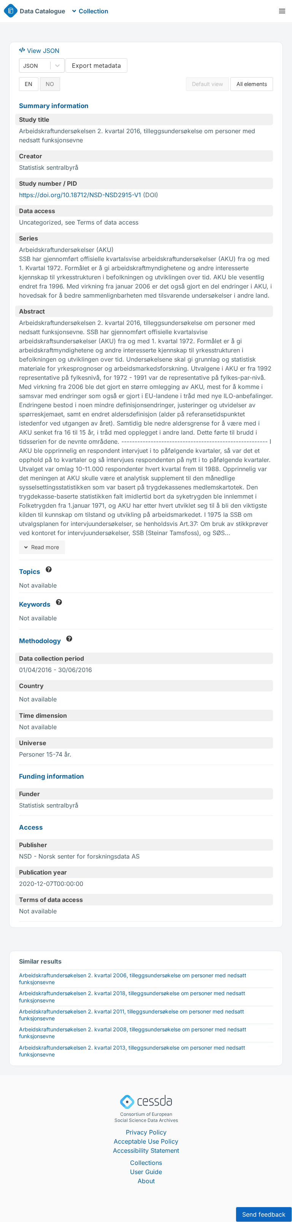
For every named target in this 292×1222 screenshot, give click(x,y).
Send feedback (264, 1214)
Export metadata (96, 65)
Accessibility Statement (146, 1150)
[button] (282, 11)
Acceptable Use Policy (146, 1141)
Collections (146, 1162)
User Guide (146, 1172)
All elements (251, 84)
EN (28, 84)
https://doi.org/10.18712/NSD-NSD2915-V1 (80, 195)
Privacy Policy (146, 1132)
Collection (93, 11)
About (146, 1181)
